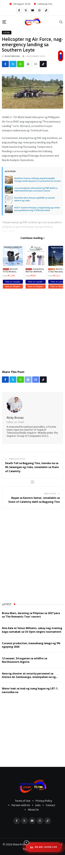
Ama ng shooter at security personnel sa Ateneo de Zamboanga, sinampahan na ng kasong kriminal (29, 677)
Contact (50, 805)
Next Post (50, 493)
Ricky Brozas (12, 56)
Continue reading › (33, 238)
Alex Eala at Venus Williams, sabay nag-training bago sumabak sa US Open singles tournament (32, 629)
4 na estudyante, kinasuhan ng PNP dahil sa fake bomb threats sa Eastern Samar (35, 189)
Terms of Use (22, 800)
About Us (33, 809)
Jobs (38, 805)
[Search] (61, 22)
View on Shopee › (13, 286)
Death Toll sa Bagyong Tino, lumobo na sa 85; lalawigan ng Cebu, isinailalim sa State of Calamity (32, 467)
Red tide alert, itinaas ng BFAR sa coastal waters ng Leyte (34, 199)
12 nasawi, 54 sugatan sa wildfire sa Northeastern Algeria (24, 660)
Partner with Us (21, 805)
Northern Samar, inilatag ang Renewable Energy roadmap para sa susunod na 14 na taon (37, 179)
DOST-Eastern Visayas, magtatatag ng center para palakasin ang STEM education (37, 209)
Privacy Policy (44, 800)
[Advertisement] (32, 329)
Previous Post (17, 459)
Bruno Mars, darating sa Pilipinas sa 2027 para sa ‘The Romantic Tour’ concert (31, 614)
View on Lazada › (13, 282)
